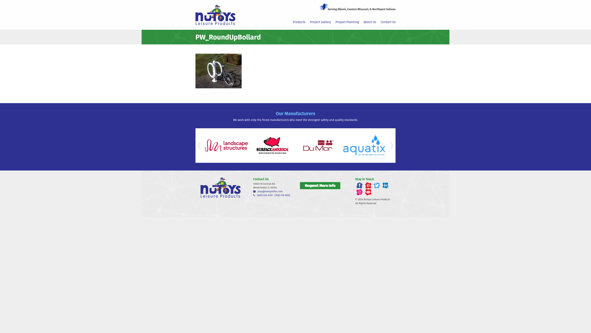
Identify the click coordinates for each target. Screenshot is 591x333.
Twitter (377, 185)
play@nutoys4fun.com (269, 191)
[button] (199, 145)
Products (299, 22)
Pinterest (368, 185)
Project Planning (347, 22)
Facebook (359, 185)
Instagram (359, 192)
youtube (368, 192)
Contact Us (388, 22)
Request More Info (320, 185)
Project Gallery (320, 22)
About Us (370, 22)
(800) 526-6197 (264, 195)
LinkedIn (385, 185)
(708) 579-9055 (282, 195)
